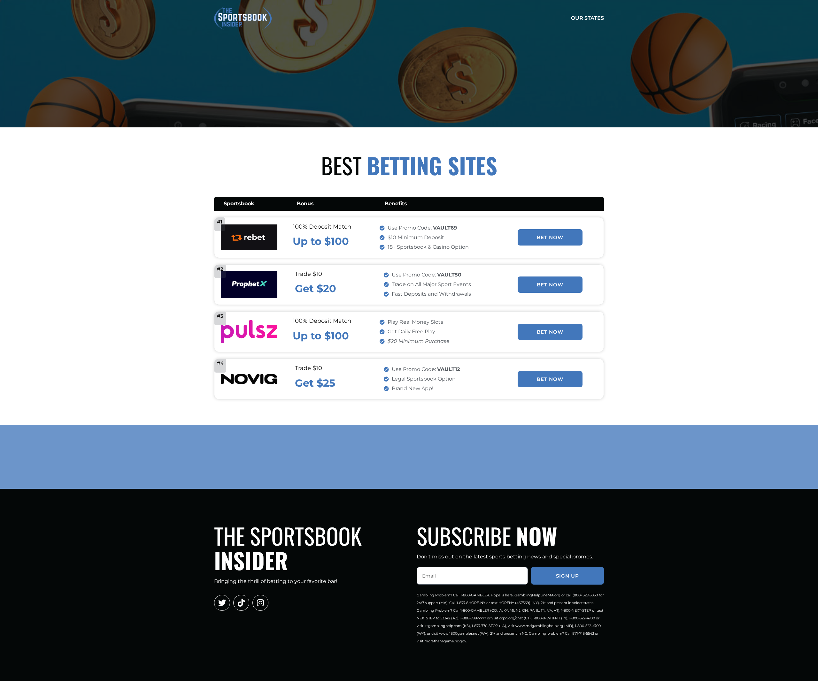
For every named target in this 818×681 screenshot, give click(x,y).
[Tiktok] (241, 603)
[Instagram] (260, 603)
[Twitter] (222, 603)
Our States (587, 18)
